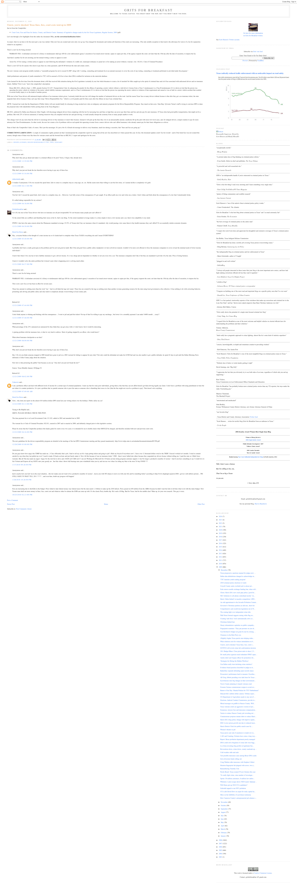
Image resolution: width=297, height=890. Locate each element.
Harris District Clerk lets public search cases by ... (236, 726)
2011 (221, 560)
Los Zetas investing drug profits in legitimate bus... (237, 746)
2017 (221, 540)
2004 (221, 853)
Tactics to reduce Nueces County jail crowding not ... (237, 713)
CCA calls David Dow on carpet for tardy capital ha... (238, 791)
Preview (245, 60)
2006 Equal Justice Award (253, 440)
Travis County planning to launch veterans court (236, 684)
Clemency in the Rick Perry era (230, 635)
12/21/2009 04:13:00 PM (22, 186)
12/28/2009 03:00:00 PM (22, 444)
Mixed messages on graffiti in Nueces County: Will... (237, 703)
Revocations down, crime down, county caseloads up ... (238, 749)
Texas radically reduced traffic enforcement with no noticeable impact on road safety (250, 73)
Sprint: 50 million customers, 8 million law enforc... (237, 778)
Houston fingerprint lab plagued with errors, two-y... (237, 765)
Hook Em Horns (17, 232)
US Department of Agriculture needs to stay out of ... (237, 697)
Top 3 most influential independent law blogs (250, 457)
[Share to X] (51, 140)
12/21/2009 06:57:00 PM (22, 264)
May (222, 822)
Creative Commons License (263, 873)
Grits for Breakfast (148, 10)
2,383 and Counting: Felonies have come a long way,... (238, 736)
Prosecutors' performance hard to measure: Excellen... (238, 674)
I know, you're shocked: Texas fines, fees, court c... (237, 645)
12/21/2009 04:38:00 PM (22, 203)
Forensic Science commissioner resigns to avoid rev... (237, 687)
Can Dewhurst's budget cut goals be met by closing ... (238, 632)
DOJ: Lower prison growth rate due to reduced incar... (238, 723)
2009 (221, 567)
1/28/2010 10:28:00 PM (21, 480)
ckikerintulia (16, 179)
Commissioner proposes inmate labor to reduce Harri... (238, 716)
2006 (221, 847)
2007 (221, 843)
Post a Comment (12, 500)
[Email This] (46, 140)
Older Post (201, 504)
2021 (221, 526)
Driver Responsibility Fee (38, 142)
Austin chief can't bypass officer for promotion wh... (237, 658)
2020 (221, 530)
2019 (221, 533)
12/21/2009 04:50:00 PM (22, 226)
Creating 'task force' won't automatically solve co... (237, 618)
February (224, 832)
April (223, 826)
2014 (221, 550)
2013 (221, 553)
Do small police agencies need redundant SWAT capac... (238, 654)
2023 (221, 520)
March (223, 829)
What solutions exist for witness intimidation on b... (237, 641)
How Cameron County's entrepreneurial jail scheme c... (238, 798)
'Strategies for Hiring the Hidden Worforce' (234, 661)
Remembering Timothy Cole (229, 768)
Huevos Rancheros (261, 504)
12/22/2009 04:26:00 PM (22, 432)
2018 (221, 536)
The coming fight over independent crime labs (235, 612)
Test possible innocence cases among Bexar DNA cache (238, 755)
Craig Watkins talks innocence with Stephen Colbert (237, 762)
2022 (221, 523)
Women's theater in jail (227, 729)
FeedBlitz (260, 60)
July (222, 815)
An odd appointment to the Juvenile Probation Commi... (238, 602)
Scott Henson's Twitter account (229, 39)
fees (52, 142)
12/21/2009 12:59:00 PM (22, 161)
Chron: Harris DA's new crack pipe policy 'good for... (237, 592)
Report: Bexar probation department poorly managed (237, 739)
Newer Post (11, 504)
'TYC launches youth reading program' (233, 579)
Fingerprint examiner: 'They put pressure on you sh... (237, 628)
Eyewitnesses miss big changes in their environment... (238, 681)
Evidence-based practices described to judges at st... (237, 667)
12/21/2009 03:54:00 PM (22, 173)
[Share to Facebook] (53, 140)
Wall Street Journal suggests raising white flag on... (237, 615)
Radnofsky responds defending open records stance (237, 671)
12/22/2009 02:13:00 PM (22, 404)
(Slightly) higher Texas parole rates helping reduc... (237, 638)
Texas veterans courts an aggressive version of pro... (237, 707)
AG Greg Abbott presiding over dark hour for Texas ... (238, 677)
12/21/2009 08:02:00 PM (22, 376)
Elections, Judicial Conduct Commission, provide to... (238, 700)
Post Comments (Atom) (24, 509)
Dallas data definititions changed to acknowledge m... (237, 576)
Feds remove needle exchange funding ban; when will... (238, 589)
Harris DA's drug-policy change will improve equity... (238, 720)
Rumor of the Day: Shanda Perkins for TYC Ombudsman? (239, 690)
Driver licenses (20, 142)
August (223, 812)
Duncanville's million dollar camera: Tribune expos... (237, 694)
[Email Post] (43, 139)
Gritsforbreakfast (17, 209)
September (224, 809)
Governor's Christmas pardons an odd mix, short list (237, 605)
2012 (221, 557)
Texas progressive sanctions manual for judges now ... (238, 573)
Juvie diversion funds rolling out (231, 759)
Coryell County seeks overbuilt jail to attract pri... (236, 586)
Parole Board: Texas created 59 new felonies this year (237, 772)
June (222, 819)
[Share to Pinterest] (55, 140)
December (224, 570)
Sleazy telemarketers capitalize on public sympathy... (237, 625)
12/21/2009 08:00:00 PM (22, 340)
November (224, 802)
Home (106, 504)
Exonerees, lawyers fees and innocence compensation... (238, 710)
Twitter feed (254, 417)
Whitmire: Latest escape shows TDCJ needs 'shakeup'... (238, 782)
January (223, 836)
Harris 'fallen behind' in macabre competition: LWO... (238, 599)
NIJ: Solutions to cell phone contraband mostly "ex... (237, 596)
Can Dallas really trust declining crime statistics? (236, 664)
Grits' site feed (258, 51)
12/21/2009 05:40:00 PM (22, 239)
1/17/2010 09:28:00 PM (21, 465)
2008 (221, 840)
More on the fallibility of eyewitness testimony (235, 795)
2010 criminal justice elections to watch (233, 583)
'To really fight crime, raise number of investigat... (237, 775)
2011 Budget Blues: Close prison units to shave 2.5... (237, 651)
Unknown (15, 382)
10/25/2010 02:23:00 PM (22, 495)
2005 (221, 850)
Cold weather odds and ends (229, 752)
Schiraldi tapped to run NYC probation (233, 788)
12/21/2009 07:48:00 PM (22, 318)
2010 (221, 563)
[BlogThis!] (48, 140)
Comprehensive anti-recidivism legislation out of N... (237, 609)
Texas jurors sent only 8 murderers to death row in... (237, 733)
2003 (221, 857)
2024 (221, 516)
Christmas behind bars (227, 622)
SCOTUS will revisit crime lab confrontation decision (238, 648)
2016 (221, 543)
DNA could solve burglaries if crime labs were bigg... (238, 742)
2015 (221, 547)
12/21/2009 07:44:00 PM (22, 305)
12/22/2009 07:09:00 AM (22, 391)
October (223, 805)
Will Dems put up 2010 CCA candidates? (233, 785)
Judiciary (58, 142)
